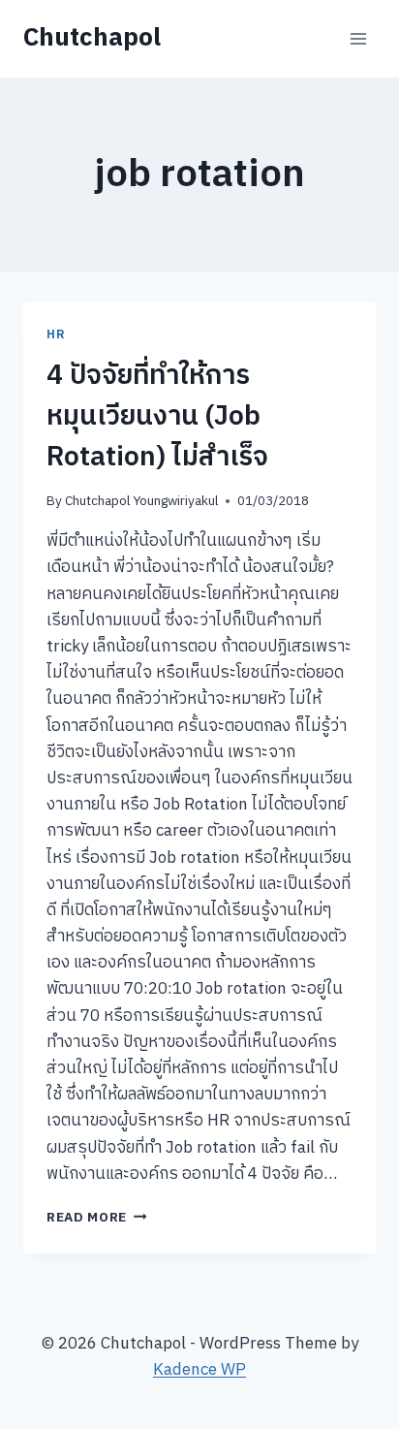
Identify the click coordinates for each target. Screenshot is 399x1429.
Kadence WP (199, 1369)
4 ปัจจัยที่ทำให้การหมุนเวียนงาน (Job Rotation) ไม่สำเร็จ (157, 417)
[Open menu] (358, 38)
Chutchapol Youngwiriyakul (141, 501)
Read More (96, 1217)
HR (55, 335)
